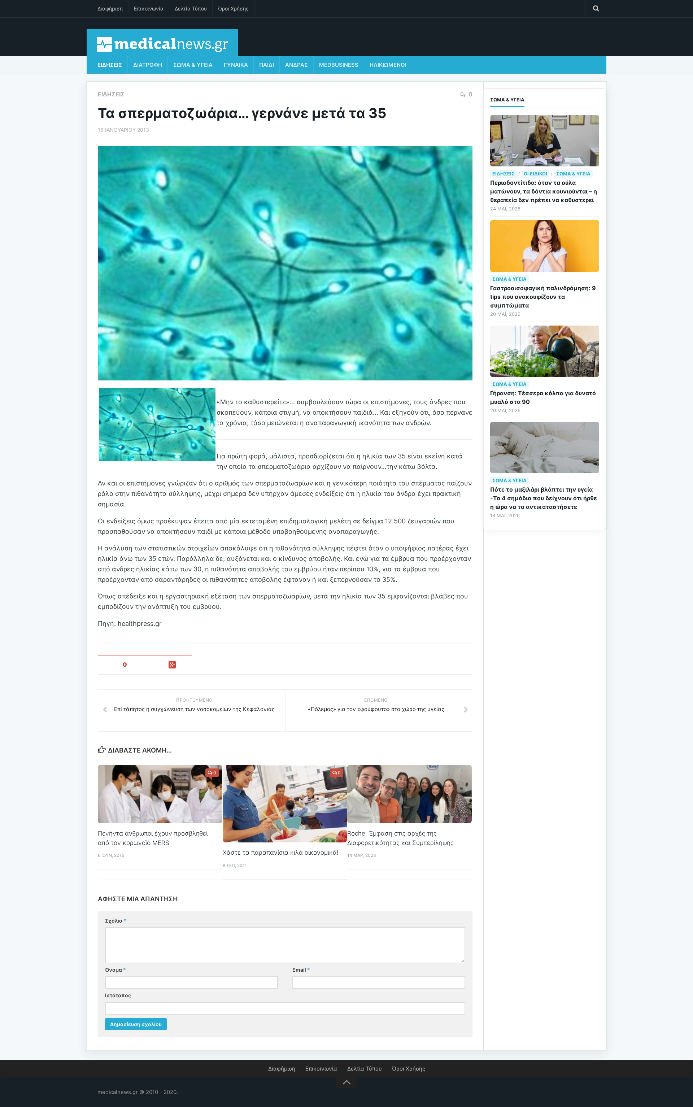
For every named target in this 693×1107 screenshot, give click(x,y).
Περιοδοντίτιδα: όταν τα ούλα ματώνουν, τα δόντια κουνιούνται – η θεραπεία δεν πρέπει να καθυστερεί (543, 191)
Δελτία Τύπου (191, 8)
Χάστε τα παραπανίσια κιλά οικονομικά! (281, 852)
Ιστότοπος (118, 995)
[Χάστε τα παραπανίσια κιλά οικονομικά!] (285, 804)
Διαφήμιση (110, 8)
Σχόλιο (115, 921)
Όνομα (115, 970)
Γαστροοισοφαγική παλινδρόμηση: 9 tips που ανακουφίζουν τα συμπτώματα (543, 296)
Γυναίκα (236, 64)
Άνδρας (296, 64)
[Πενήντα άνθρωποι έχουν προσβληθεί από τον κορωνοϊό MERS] (160, 794)
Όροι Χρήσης (233, 8)
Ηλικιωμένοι (388, 64)
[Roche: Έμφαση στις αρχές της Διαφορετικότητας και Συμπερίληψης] (409, 794)
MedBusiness (338, 64)
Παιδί (266, 64)
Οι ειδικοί (535, 173)
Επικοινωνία (149, 8)
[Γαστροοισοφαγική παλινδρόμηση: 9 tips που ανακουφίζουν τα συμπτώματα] (544, 245)
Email (301, 970)
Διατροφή (147, 64)
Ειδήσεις (109, 64)
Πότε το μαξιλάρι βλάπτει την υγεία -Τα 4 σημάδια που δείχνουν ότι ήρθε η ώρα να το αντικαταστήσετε (543, 498)
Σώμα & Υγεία (193, 64)
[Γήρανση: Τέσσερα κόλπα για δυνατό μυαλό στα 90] (544, 351)
